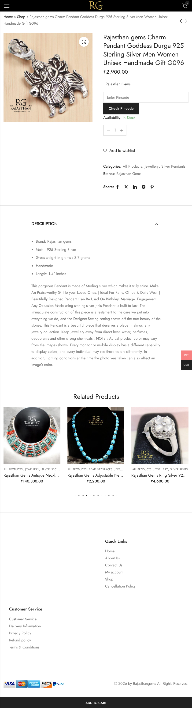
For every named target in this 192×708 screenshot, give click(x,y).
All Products (132, 166)
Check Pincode (121, 108)
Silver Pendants (173, 166)
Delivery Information (25, 626)
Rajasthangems (144, 683)
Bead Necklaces (38, 469)
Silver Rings (116, 469)
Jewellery (152, 166)
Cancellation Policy (120, 586)
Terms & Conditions (24, 647)
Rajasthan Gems (118, 84)
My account (114, 572)
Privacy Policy (20, 633)
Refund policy (20, 640)
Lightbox (84, 42)
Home (8, 16)
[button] (75, 495)
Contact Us (113, 565)
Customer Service (23, 619)
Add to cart (96, 702)
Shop (21, 16)
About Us (112, 558)
